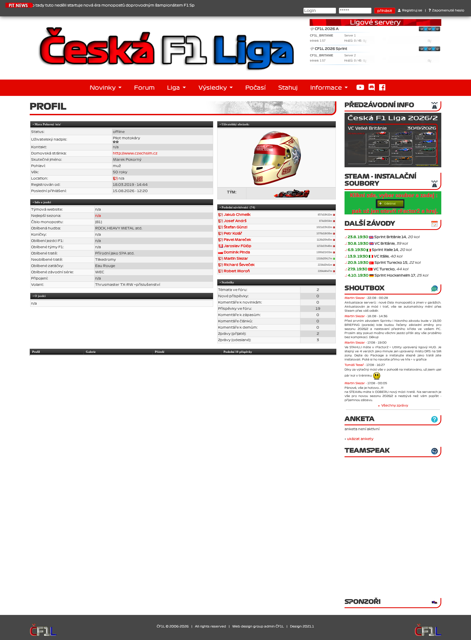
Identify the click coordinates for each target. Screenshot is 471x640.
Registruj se (412, 10)
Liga (174, 87)
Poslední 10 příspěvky (238, 351)
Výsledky (213, 87)
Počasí (255, 87)
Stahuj (288, 87)
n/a (98, 215)
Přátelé (159, 351)
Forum (144, 87)
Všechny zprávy (394, 405)
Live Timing (425, 60)
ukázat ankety (360, 439)
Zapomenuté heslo (448, 10)
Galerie (91, 351)
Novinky (103, 87)
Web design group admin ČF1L (258, 626)
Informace (326, 87)
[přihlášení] (371, 237)
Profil (36, 351)
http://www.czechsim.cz (135, 153)
